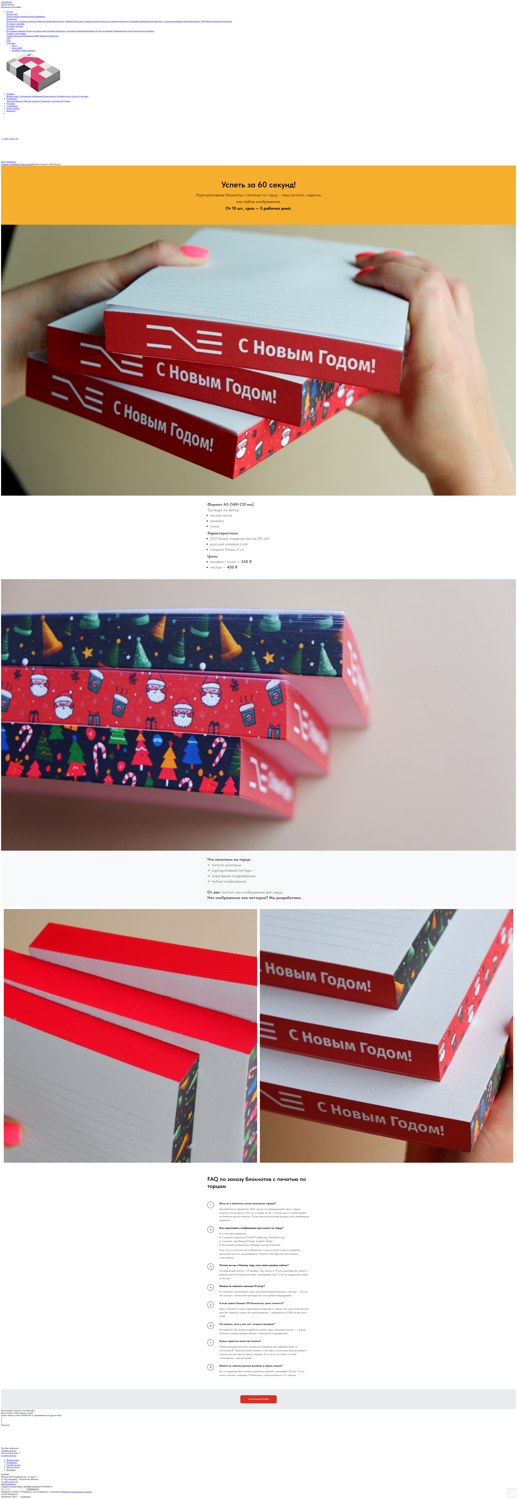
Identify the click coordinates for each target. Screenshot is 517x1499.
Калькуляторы (50, 96)
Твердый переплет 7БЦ (195, 21)
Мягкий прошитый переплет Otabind (55, 21)
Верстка (54, 36)
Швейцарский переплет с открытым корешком (162, 21)
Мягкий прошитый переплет (219, 21)
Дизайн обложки (14, 36)
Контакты (10, 111)
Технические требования (31, 96)
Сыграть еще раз (8, 1451)
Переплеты (11, 19)
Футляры (66, 101)
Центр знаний (12, 108)
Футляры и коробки (15, 24)
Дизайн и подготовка (16, 33)
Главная (4, 164)
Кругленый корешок (16, 31)
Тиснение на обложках (143, 31)
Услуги (9, 12)
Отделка (10, 28)
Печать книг (12, 14)
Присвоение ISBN (31, 36)
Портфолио (11, 99)
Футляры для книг (14, 26)
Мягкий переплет (32, 101)
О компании (12, 106)
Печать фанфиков (37, 16)
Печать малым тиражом (17, 16)
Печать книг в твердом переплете (22, 21)
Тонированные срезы (123, 31)
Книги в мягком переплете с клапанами (121, 21)
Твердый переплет (15, 101)
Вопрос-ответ (13, 96)
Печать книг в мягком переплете (87, 21)
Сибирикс (25, 1496)
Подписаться (33, 1489)
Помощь (10, 94)
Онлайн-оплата (64, 96)
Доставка (10, 103)
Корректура (45, 36)
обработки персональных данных (76, 1492)
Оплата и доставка (79, 96)
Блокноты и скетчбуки (51, 101)
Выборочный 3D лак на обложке (97, 31)
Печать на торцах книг (36, 31)
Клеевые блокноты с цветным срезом (64, 31)
